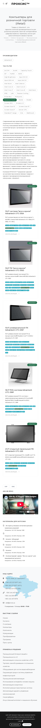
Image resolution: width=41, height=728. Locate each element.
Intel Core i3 (8, 87)
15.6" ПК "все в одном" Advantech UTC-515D (15, 269)
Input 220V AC (9, 80)
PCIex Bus (7, 96)
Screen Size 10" (9, 106)
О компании (7, 624)
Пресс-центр (7, 643)
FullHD (12, 74)
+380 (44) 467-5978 (11, 599)
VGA (21, 113)
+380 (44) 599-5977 (11, 596)
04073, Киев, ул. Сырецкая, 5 (15, 578)
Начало (6, 38)
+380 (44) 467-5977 (12, 593)
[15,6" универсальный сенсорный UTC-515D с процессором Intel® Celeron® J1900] (20, 252)
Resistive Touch (9, 100)
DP (5, 74)
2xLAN (15, 70)
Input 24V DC (22, 80)
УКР (6, 486)
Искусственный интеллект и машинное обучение (20, 700)
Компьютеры (7, 627)
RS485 (29, 100)
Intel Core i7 (8, 90)
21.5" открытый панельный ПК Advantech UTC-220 (19, 450)
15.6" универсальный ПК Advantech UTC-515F (16, 329)
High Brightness (10, 77)
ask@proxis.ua (10, 603)
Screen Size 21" (9, 109)
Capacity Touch (26, 70)
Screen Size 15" (24, 106)
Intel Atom (8, 83)
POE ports (18, 96)
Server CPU (23, 109)
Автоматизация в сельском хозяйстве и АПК (18, 660)
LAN (12, 93)
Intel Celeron (20, 83)
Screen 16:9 (8, 103)
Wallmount (30, 113)
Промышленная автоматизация (13, 679)
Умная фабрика (8, 697)
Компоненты (7, 630)
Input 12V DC (23, 77)
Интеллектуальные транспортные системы (17, 688)
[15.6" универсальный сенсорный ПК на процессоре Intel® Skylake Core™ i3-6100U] (20, 312)
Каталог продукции (17, 38)
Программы (7, 639)
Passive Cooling (22, 93)
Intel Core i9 (20, 90)
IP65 (5, 93)
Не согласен (15, 724)
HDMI (20, 74)
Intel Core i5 (21, 87)
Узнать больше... (11, 234)
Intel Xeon (32, 90)
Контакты (6, 621)
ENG (13, 486)
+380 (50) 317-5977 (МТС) (13, 585)
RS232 (21, 100)
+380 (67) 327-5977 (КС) (13, 582)
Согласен (27, 724)
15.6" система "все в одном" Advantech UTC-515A (18, 212)
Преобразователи (9, 636)
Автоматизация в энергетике (13, 685)
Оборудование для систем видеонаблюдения (19, 669)
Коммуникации (8, 633)
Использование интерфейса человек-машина (18, 682)
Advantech (8, 60)
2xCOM (6, 70)
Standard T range (10, 113)
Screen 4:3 (20, 103)
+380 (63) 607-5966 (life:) (13, 588)
